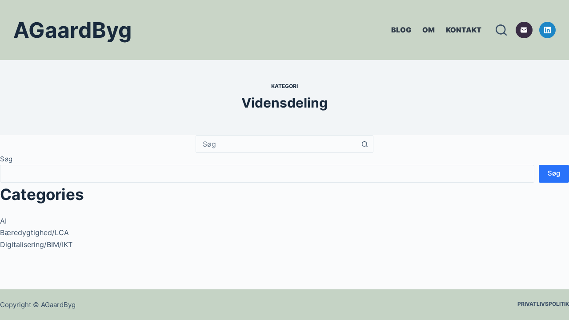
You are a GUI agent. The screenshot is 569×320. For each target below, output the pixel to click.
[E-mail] (524, 30)
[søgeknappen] (364, 144)
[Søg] (501, 30)
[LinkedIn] (547, 30)
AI (3, 220)
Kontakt (463, 29)
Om (428, 29)
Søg (6, 159)
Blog (401, 29)
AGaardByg (72, 30)
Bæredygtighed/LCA (34, 232)
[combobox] (276, 144)
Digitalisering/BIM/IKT (36, 244)
